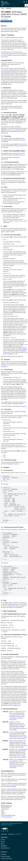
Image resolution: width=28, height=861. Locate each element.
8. (2, 654)
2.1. (2, 162)
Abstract (4, 26)
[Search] (24, 1)
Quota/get (7, 359)
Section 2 (22, 154)
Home (2, 8)
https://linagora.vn (7, 817)
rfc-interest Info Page (6, 858)
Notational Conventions (10, 112)
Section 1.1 (10, 130)
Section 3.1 (5, 271)
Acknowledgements (7, 771)
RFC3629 (6, 347)
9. (1, 709)
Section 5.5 (10, 413)
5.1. (2, 470)
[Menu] (26, 1)
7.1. (2, 614)
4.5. (2, 460)
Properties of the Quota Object (12, 234)
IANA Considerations (9, 611)
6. (1, 600)
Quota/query (7, 409)
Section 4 (17, 145)
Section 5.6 (16, 463)
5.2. (2, 527)
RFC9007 (13, 786)
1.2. (2, 136)
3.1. (2, 187)
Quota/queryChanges (10, 460)
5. (2, 467)
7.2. (2, 634)
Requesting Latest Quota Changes (13, 527)
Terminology (7, 136)
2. (2, 151)
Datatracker (4, 845)
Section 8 (5, 631)
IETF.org (3, 839)
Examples (6, 467)
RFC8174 (20, 121)
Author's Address (6, 803)
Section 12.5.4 (6, 352)
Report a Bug (11, 834)
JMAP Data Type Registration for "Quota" (15, 634)
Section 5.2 (10, 373)
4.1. (2, 234)
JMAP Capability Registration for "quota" (14, 614)
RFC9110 (23, 350)
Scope (5, 187)
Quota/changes (8, 369)
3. (2, 178)
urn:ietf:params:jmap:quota (11, 162)
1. (1, 88)
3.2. (2, 206)
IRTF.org (3, 841)
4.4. (2, 409)
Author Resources (5, 847)
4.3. (2, 369)
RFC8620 (3, 91)
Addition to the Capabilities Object (14, 151)
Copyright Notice (6, 60)
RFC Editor (3, 854)
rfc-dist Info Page (5, 856)
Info (26, 5)
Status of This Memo (7, 35)
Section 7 (16, 604)
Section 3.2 (6, 247)
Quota (5, 226)
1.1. (2, 112)
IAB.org (2, 843)
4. (2, 226)
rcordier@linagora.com (10, 815)
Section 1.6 (23, 140)
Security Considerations (10, 654)
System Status (4, 834)
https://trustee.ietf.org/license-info (9, 71)
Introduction (7, 88)
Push (4, 600)
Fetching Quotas (8, 470)
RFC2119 (15, 121)
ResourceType (8, 206)
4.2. (2, 359)
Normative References (10, 709)
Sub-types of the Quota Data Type (14, 178)
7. (1, 611)
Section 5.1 (3, 363)
